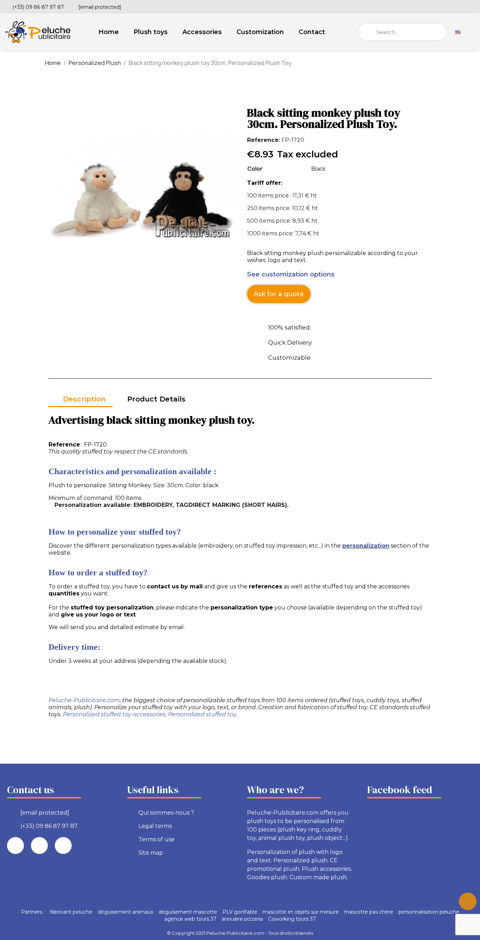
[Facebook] (448, 6)
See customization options (291, 274)
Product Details (156, 399)
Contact (312, 32)
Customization (260, 32)
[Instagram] (472, 6)
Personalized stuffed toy (202, 714)
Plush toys (151, 32)
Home (108, 32)
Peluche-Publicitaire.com (84, 700)
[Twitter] (460, 6)
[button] (279, 294)
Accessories (202, 32)
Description (84, 399)
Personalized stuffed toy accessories (114, 714)
